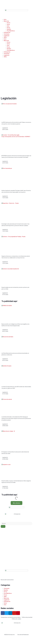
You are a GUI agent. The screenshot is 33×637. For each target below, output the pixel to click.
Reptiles (9, 29)
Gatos (8, 24)
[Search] (3, 526)
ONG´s (5, 37)
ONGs (5, 596)
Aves (8, 26)
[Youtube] (14, 613)
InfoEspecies (7, 32)
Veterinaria (6, 34)
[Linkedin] (10, 613)
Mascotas (6, 21)
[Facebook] (3, 613)
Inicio (5, 19)
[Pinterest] (18, 613)
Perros (8, 22)
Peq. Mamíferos (11, 30)
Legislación (6, 35)
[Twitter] (6, 613)
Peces (8, 27)
